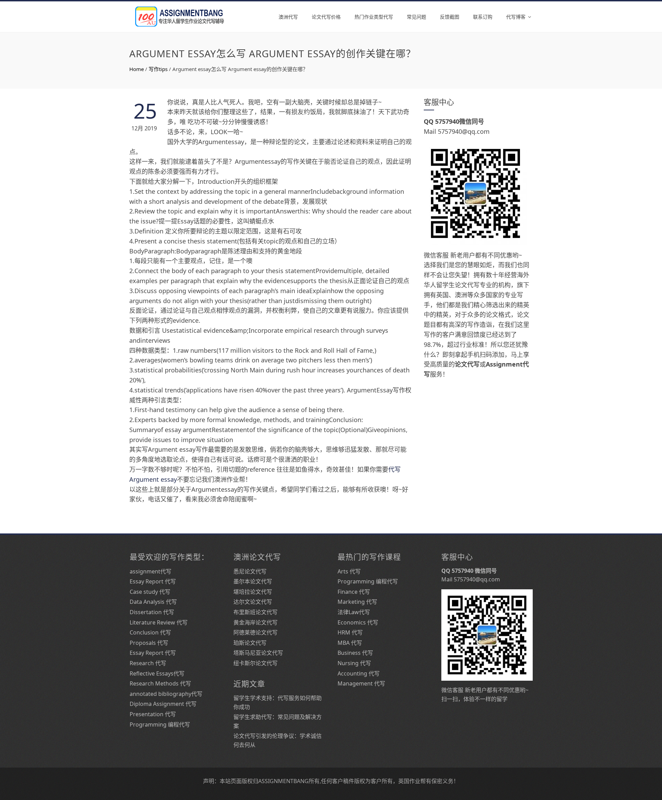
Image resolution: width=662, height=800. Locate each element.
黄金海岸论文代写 (255, 622)
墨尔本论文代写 (252, 581)
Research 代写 (148, 663)
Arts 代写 (349, 571)
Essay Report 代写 (153, 581)
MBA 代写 (350, 643)
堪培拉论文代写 (252, 592)
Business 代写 (355, 653)
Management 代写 (361, 683)
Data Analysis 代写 (153, 602)
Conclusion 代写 (150, 632)
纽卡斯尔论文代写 (255, 663)
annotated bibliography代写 (166, 694)
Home (136, 69)
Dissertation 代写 (152, 612)
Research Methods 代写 (160, 683)
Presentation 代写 (153, 714)
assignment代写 (150, 571)
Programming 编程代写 (160, 724)
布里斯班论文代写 (255, 612)
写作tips (158, 69)
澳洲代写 (288, 16)
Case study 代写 (150, 592)
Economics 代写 (358, 622)
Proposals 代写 (149, 643)
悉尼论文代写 (250, 571)
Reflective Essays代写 (157, 673)
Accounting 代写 (359, 673)
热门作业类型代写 (373, 16)
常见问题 (416, 16)
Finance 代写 (354, 592)
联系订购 (482, 16)
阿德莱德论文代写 (255, 632)
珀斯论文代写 (250, 643)
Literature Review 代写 (159, 622)
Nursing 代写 (354, 663)
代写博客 (515, 16)
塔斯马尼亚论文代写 (258, 653)
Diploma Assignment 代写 (163, 704)
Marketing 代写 (357, 602)
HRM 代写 (350, 632)
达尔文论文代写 (252, 602)
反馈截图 (449, 16)
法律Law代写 (354, 612)
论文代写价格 (326, 16)
